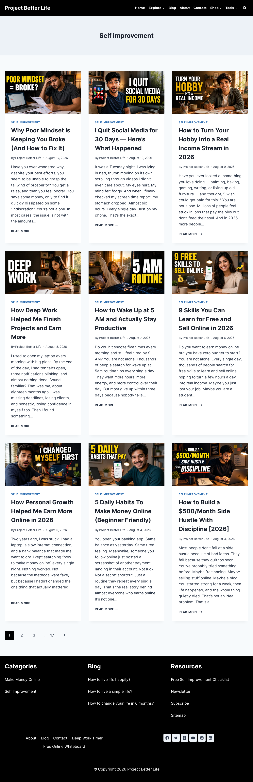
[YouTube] (193, 738)
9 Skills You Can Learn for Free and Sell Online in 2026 (206, 319)
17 (52, 635)
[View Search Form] (244, 7)
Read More (23, 231)
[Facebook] (167, 738)
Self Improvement (20, 691)
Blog (172, 8)
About (185, 8)
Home (140, 8)
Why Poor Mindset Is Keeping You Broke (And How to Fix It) (40, 139)
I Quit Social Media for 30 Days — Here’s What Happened (126, 139)
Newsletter (180, 691)
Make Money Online (22, 679)
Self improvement (25, 122)
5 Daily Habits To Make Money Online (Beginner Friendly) (123, 511)
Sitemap (178, 715)
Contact (200, 8)
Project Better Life (28, 158)
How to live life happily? (109, 679)
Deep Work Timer (87, 738)
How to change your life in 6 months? (121, 703)
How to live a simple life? (110, 691)
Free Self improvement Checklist (200, 679)
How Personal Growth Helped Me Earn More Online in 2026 (42, 511)
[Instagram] (184, 738)
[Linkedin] (210, 738)
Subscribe (180, 703)
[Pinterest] (202, 738)
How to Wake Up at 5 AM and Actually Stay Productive (126, 319)
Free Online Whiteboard (64, 746)
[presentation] (43, 92)
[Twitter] (176, 738)
